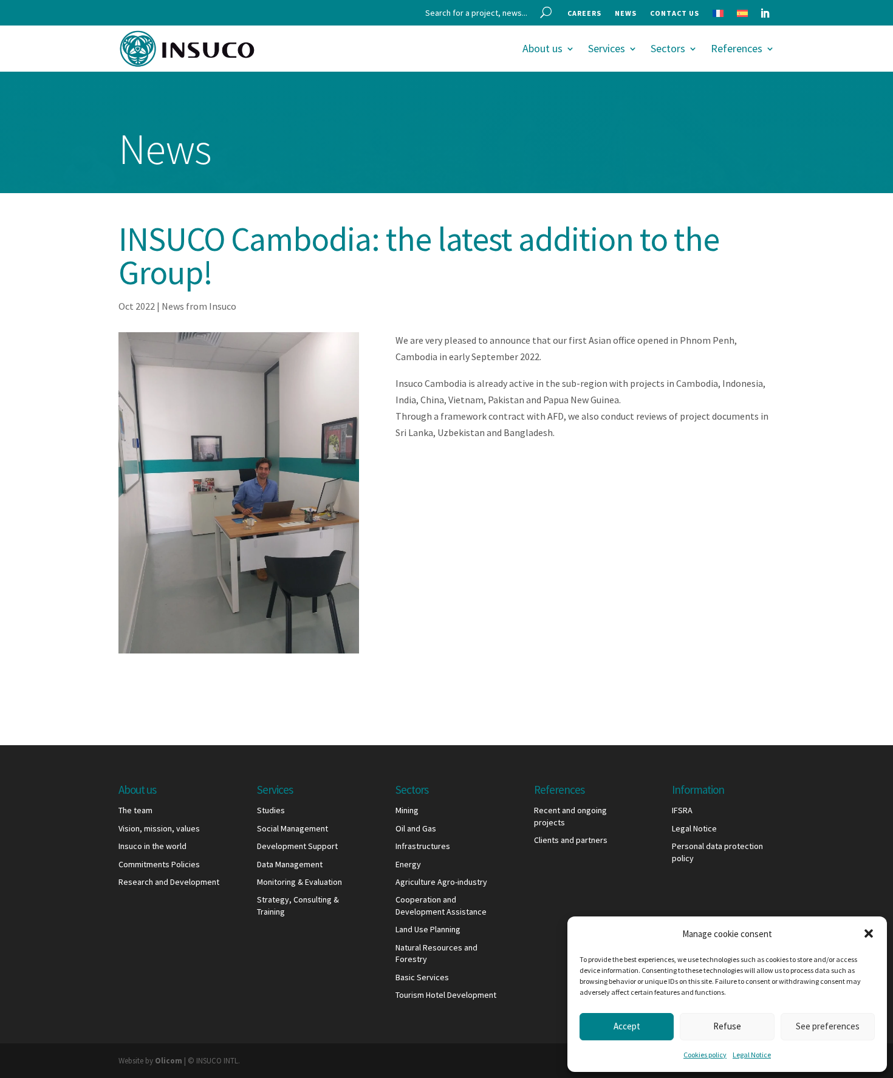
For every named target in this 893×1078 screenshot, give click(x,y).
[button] (869, 933)
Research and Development (168, 881)
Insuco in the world (152, 846)
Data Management (290, 864)
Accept (627, 1026)
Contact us (674, 13)
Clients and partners (570, 839)
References (736, 48)
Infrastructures (422, 846)
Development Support (297, 846)
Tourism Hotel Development (445, 994)
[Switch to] (718, 15)
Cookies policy (705, 1054)
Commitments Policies (159, 864)
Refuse (727, 1026)
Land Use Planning (427, 929)
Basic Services (422, 977)
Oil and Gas (415, 828)
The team (135, 810)
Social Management (292, 828)
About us (542, 48)
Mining (407, 810)
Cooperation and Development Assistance (441, 905)
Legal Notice (752, 1054)
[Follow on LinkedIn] (765, 13)
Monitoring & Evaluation (299, 881)
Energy (408, 864)
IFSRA (682, 810)
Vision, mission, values (159, 828)
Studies (271, 810)
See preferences (828, 1026)
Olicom (168, 1061)
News (626, 13)
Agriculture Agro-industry (441, 881)
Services (606, 48)
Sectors (668, 48)
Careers (584, 13)
